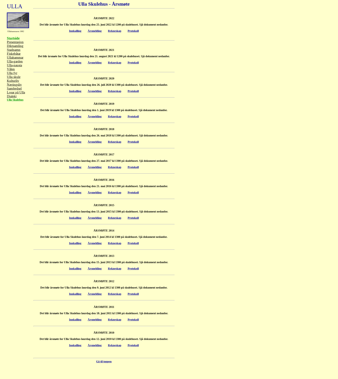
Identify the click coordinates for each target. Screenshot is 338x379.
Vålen (11, 69)
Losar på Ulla (16, 92)
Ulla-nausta (14, 65)
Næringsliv (14, 84)
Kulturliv (13, 81)
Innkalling (75, 30)
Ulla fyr (12, 73)
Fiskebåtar (14, 53)
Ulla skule (13, 77)
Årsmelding (95, 30)
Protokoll (133, 30)
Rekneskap (114, 30)
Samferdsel (14, 88)
